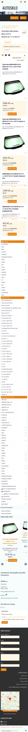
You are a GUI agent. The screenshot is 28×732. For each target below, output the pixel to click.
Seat (2, 458)
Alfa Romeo (4, 244)
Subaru (3, 453)
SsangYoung (4, 445)
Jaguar (3, 282)
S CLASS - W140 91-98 (7, 341)
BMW (2, 249)
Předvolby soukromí (5, 727)
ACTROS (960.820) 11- (7, 425)
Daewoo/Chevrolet (6, 257)
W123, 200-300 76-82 (7, 300)
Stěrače (3, 501)
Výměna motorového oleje (8, 486)
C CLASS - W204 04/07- (7, 359)
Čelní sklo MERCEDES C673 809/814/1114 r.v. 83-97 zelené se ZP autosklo (13, 121)
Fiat (2, 264)
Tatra (3, 471)
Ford (2, 267)
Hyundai (3, 272)
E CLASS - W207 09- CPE (7, 384)
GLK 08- (3, 382)
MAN (2, 295)
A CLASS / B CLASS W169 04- (9, 336)
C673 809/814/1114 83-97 (8, 397)
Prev (2, 564)
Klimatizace (4, 484)
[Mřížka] (3, 55)
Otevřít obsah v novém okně (10, 713)
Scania (3, 463)
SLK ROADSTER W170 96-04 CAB (9, 328)
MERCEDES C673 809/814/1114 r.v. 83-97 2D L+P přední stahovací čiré (13, 176)
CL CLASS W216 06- (6, 361)
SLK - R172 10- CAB (6, 389)
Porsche (3, 438)
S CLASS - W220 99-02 (7, 343)
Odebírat (5, 622)
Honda (3, 269)
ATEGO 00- (4, 417)
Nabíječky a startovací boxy (10, 494)
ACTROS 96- (4, 415)
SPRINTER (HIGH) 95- (7, 405)
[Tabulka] (9, 55)
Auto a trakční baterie (9, 489)
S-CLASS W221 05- (6, 346)
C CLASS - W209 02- (6, 356)
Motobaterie (6, 491)
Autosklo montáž (6, 478)
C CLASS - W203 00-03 (7, 354)
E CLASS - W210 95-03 (7, 326)
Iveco (2, 277)
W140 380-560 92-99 (7, 323)
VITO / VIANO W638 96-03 (8, 412)
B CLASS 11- (5, 338)
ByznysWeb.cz (15, 730)
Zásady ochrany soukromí (17, 727)
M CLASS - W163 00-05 (7, 371)
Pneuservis (4, 481)
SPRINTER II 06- (5, 407)
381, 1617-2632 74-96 (7, 392)
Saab (2, 450)
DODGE (3, 262)
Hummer (3, 275)
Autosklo (5, 241)
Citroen (3, 252)
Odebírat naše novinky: (7, 614)
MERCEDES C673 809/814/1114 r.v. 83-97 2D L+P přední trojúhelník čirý (12, 209)
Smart (3, 448)
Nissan (3, 430)
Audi (2, 247)
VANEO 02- (4, 420)
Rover (3, 443)
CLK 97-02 (4, 331)
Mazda (3, 290)
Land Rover (4, 292)
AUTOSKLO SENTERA (10, 11)
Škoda (3, 461)
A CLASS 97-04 (5, 333)
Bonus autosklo (5, 511)
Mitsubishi (4, 427)
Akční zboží (4, 504)
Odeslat (3, 669)
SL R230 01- (4, 348)
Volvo (3, 473)
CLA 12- (3, 364)
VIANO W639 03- (6, 422)
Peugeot (3, 435)
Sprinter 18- (5, 410)
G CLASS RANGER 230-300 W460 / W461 (11, 308)
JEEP (2, 285)
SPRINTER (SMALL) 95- (7, 402)
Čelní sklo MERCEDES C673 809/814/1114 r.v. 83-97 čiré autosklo (11, 67)
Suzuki (3, 455)
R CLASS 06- (5, 379)
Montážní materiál (6, 476)
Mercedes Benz (5, 297)
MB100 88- (4, 399)
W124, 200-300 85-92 (7, 310)
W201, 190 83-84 (6, 305)
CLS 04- (3, 366)
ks (6, 114)
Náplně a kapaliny (6, 499)
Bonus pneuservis (6, 513)
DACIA (3, 259)
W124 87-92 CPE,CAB (7, 315)
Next (25, 564)
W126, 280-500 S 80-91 (7, 303)
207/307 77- (4, 394)
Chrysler (4, 254)
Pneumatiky (6, 496)
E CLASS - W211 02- (6, 351)
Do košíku (12, 114)
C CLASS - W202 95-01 (7, 320)
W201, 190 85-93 (6, 313)
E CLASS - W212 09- (6, 387)
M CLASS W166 (5, 377)
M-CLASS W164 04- (6, 374)
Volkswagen (4, 466)
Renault (3, 440)
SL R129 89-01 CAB (6, 318)
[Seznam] (6, 55)
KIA (2, 280)
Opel (2, 433)
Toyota (3, 468)
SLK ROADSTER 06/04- (7, 369)
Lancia (3, 287)
